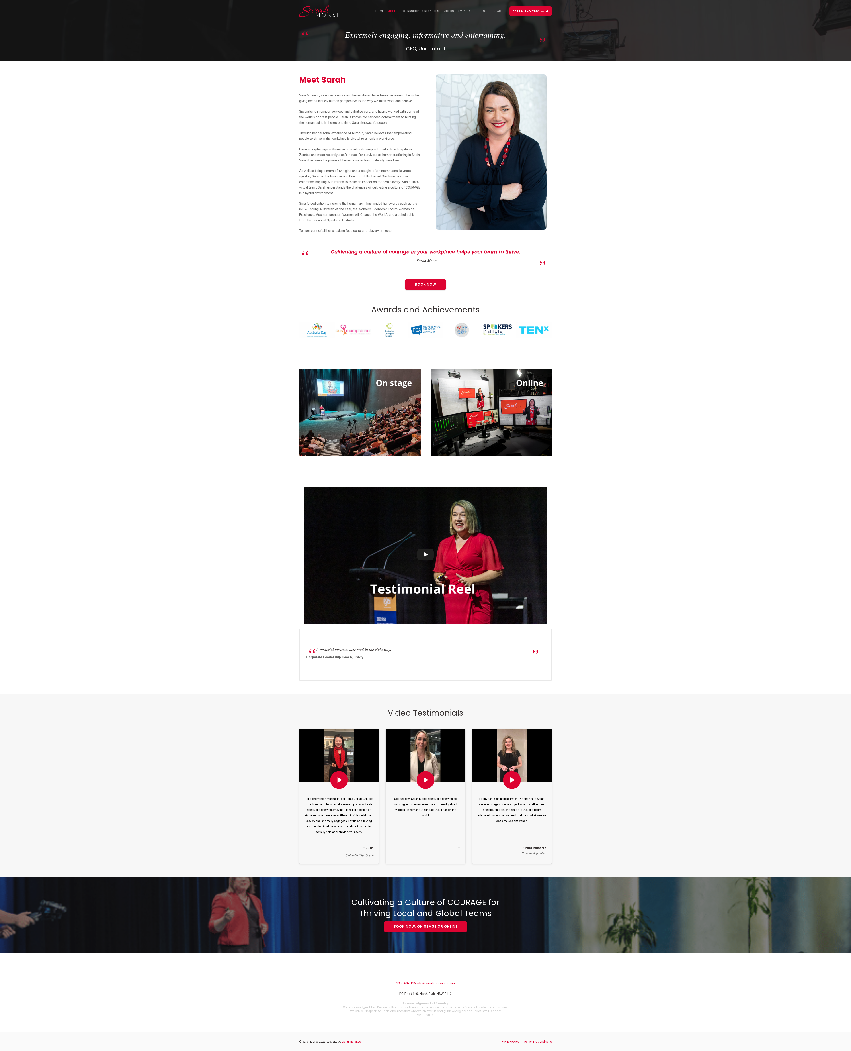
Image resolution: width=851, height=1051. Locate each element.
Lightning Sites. (351, 1041)
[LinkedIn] (425, 974)
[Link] (319, 11)
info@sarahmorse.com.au (436, 983)
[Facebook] (415, 974)
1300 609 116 (406, 983)
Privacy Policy (510, 1041)
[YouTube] (435, 974)
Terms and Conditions (538, 1041)
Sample (339, 781)
